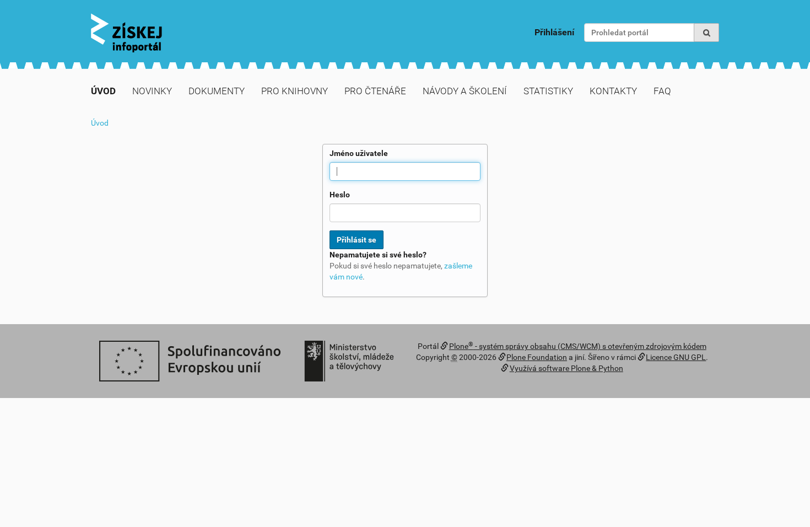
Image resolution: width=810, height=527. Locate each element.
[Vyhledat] (706, 32)
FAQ (662, 90)
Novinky (152, 90)
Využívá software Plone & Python (566, 368)
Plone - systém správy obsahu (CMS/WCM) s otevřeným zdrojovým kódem (577, 346)
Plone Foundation (536, 357)
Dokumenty (216, 90)
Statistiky (548, 90)
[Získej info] (126, 32)
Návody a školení (465, 90)
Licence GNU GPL (676, 357)
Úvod (103, 90)
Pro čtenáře (375, 90)
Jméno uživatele (359, 153)
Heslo (340, 194)
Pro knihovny (294, 90)
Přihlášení (554, 32)
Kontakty (613, 90)
